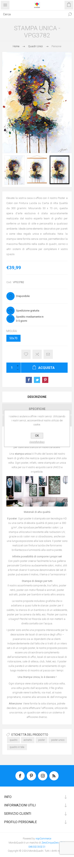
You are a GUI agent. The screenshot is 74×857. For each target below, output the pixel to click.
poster (41, 740)
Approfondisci (37, 442)
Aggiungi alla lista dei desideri (26, 354)
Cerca (70, 14)
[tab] (37, 396)
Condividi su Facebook (29, 380)
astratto (28, 740)
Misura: (11, 331)
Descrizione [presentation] (37, 396)
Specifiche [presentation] (37, 409)
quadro (13, 740)
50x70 (13, 338)
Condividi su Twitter (37, 380)
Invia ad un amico (48, 354)
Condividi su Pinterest (45, 380)
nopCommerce (43, 838)
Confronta (37, 354)
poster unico (57, 740)
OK (37, 435)
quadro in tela (17, 747)
